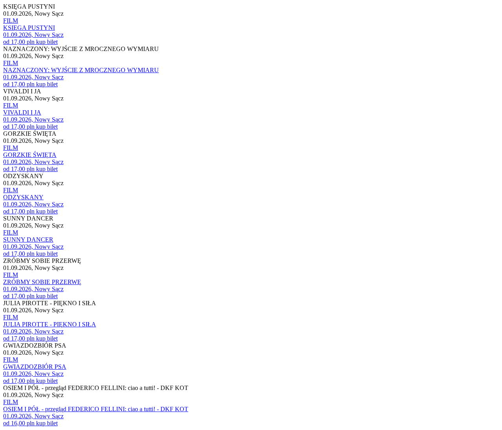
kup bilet (47, 41)
